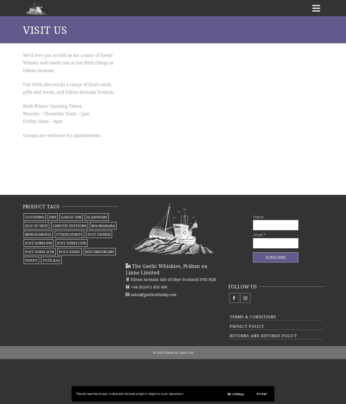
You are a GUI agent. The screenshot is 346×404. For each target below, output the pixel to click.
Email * (259, 234)
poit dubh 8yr (38, 243)
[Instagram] (245, 298)
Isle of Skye (36, 225)
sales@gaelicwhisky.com (154, 294)
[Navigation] (316, 8)
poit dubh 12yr (71, 243)
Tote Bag (51, 260)
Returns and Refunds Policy (263, 335)
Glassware (96, 217)
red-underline (99, 251)
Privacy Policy (247, 326)
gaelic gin (71, 217)
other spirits (69, 234)
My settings (235, 394)
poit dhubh (99, 234)
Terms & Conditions (253, 316)
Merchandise (38, 234)
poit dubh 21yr (39, 251)
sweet (31, 260)
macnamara (103, 225)
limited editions (69, 225)
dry (52, 217)
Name (258, 216)
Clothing (34, 217)
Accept (262, 394)
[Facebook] (234, 298)
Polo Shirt (69, 251)
